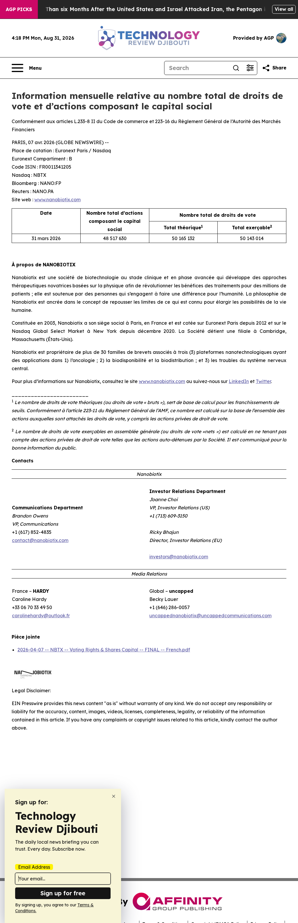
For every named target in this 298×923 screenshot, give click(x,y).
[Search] (236, 68)
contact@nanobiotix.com (40, 540)
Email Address (34, 867)
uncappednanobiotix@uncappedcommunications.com (210, 615)
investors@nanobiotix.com (178, 557)
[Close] (113, 796)
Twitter (263, 381)
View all (284, 9)
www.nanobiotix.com (57, 199)
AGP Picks (19, 9)
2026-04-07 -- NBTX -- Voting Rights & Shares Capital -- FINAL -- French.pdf (103, 650)
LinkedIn (239, 381)
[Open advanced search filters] (250, 68)
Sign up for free (62, 893)
